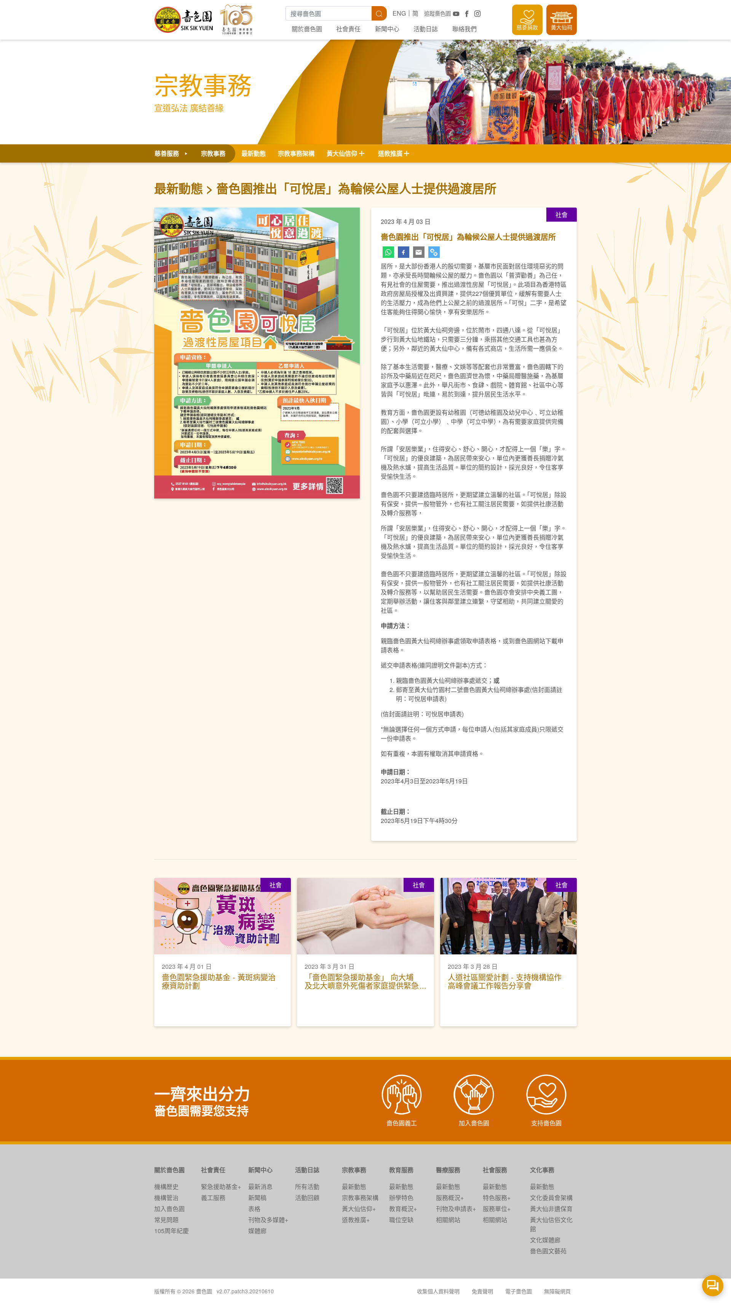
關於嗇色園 (307, 28)
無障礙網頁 (557, 1291)
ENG (399, 13)
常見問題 (166, 1219)
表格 (254, 1208)
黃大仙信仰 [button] (342, 153)
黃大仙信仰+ (359, 1208)
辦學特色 (401, 1197)
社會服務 (495, 1169)
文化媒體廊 (545, 1239)
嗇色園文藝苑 (548, 1250)
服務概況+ (450, 1197)
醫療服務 (448, 1169)
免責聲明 (482, 1291)
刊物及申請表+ (456, 1208)
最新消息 (260, 1186)
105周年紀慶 (171, 1230)
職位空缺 (401, 1219)
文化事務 (542, 1169)
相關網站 (448, 1219)
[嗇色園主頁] (184, 17)
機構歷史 (166, 1186)
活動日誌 (425, 28)
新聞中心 (387, 28)
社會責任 (348, 28)
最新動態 (253, 153)
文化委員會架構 (551, 1197)
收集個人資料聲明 (438, 1291)
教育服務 (401, 1169)
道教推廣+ (356, 1219)
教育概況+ (403, 1208)
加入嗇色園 (169, 1208)
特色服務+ (497, 1197)
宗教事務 (354, 1169)
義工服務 (213, 1197)
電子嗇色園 (518, 1291)
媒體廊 (257, 1230)
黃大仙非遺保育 (551, 1208)
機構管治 (166, 1197)
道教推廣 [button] (390, 153)
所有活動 (307, 1186)
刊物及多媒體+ (268, 1219)
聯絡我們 (464, 28)
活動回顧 (307, 1197)
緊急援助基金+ (221, 1186)
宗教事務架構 (296, 153)
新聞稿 (257, 1197)
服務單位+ (497, 1208)
